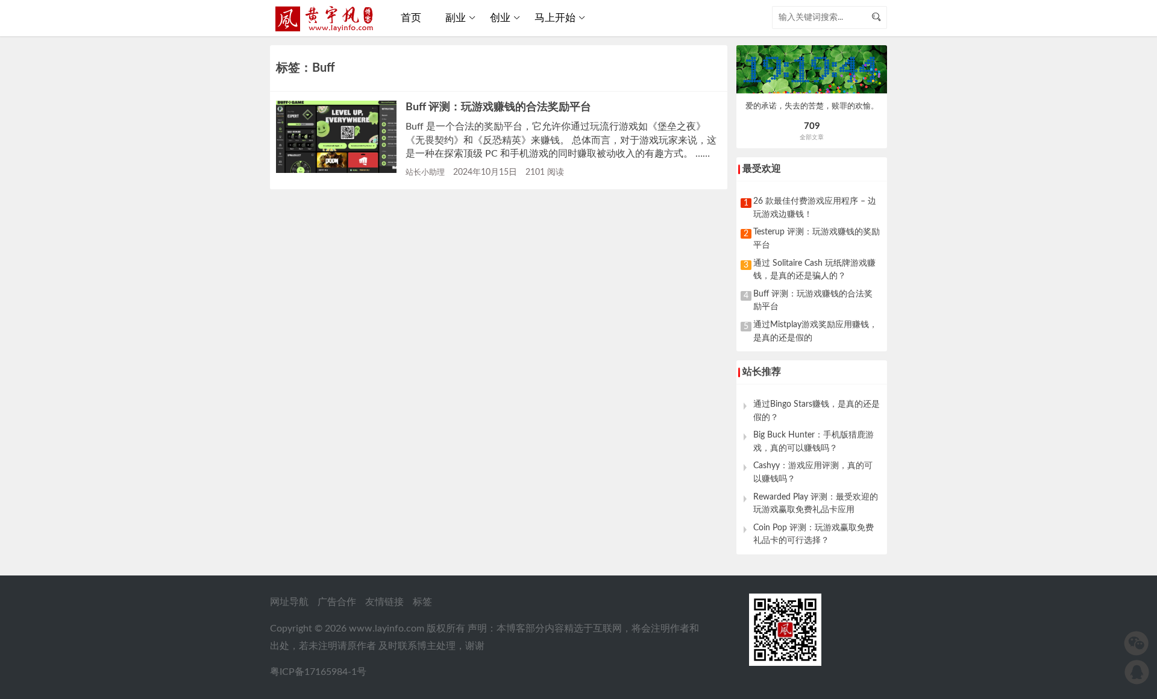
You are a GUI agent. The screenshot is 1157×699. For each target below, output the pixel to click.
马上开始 (555, 18)
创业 (500, 18)
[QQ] (1136, 672)
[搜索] (876, 18)
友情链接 (384, 602)
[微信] (1136, 644)
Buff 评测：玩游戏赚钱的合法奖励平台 (498, 107)
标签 (422, 602)
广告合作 (337, 602)
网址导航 (289, 602)
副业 (455, 18)
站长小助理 (425, 173)
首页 (411, 18)
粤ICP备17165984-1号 (318, 672)
